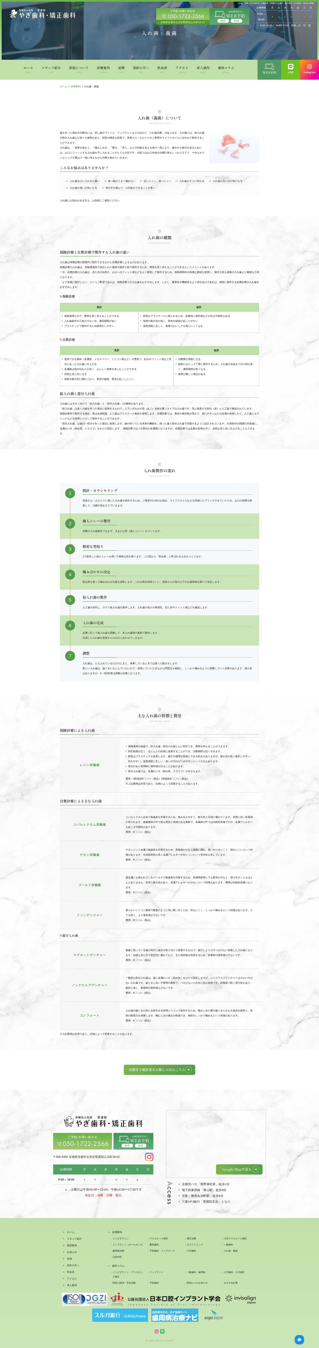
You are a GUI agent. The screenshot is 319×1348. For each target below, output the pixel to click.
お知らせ (72, 1252)
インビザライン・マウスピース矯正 (127, 1274)
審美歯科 (154, 1244)
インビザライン (120, 1238)
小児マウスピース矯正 (235, 1238)
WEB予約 (269, 72)
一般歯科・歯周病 (196, 1272)
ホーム (28, 70)
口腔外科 (117, 1257)
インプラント (156, 1272)
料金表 (162, 70)
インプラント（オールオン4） (128, 1244)
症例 (121, 70)
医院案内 (72, 1245)
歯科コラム (226, 70)
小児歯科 (191, 1251)
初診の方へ (141, 70)
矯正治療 (191, 1238)
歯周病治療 (118, 1251)
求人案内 (203, 70)
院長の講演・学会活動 (124, 1283)
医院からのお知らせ (197, 1283)
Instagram (310, 72)
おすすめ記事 (231, 1283)
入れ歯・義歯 (231, 1251)
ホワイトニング (195, 1244)
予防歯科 (154, 1283)
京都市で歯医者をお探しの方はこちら (157, 1069)
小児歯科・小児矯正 (234, 1272)
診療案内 (103, 70)
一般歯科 (228, 1244)
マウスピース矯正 (159, 1238)
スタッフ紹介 (51, 70)
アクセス (181, 70)
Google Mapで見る (237, 1169)
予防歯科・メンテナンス (162, 1251)
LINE (290, 72)
